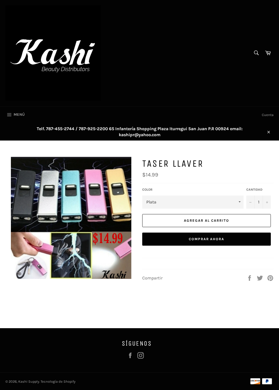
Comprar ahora (206, 239)
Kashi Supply (28, 381)
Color (147, 189)
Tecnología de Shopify (58, 381)
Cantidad (254, 189)
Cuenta (268, 115)
